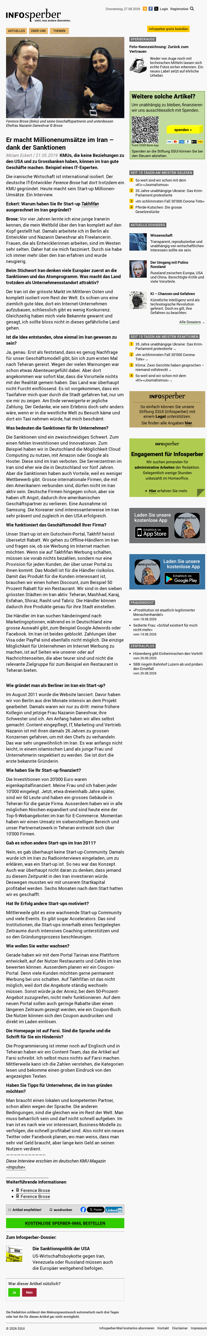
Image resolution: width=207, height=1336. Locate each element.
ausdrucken (63, 1209)
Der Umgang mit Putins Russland (169, 264)
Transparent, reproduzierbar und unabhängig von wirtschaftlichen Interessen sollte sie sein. (177, 245)
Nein (29, 1292)
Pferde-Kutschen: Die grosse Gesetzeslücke (158, 209)
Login (164, 9)
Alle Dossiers (190, 321)
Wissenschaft (161, 235)
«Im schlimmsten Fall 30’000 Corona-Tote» (169, 201)
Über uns (38, 31)
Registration (179, 9)
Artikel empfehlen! (27, 1209)
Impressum (199, 1328)
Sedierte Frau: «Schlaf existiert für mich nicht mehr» (165, 627)
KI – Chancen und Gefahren (172, 293)
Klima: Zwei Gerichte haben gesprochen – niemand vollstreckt (169, 367)
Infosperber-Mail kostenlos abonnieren (126, 1328)
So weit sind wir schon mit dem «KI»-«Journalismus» (160, 182)
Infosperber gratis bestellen (168, 29)
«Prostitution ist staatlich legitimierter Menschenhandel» (164, 612)
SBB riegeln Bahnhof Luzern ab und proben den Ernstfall (168, 666)
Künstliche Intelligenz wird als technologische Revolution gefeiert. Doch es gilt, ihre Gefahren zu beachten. (175, 306)
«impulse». (16, 1167)
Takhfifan (90, 204)
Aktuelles (16, 31)
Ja (14, 1292)
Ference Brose (35, 1190)
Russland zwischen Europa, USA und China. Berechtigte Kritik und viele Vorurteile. (177, 277)
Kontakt (163, 1328)
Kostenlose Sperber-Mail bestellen (65, 1223)
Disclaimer (180, 1328)
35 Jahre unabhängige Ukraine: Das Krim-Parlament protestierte (169, 192)
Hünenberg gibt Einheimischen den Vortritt (168, 653)
